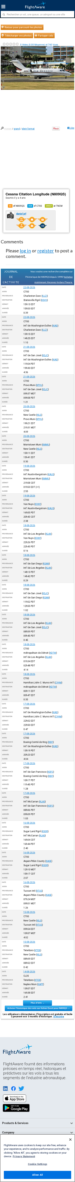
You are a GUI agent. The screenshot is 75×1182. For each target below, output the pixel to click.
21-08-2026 (29, 347)
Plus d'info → (37, 1003)
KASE (49, 861)
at (54, 206)
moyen (8, 128)
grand (17, 128)
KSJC (45, 355)
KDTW (53, 653)
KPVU (39, 385)
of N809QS (16, 206)
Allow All (37, 1174)
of (35, 206)
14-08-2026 (29, 971)
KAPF (40, 984)
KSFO (50, 772)
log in (25, 250)
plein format (28, 128)
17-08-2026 (29, 704)
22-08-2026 (29, 287)
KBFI (50, 742)
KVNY (38, 504)
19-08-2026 (29, 466)
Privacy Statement (24, 1156)
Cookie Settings (37, 1164)
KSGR (45, 831)
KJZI (44, 296)
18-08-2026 (29, 525)
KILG (39, 415)
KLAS (42, 801)
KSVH (44, 300)
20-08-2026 (29, 406)
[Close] (70, 1139)
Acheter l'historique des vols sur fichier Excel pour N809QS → (38, 1008)
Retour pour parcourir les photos (23, 27)
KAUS (51, 474)
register (45, 250)
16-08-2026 (29, 823)
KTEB (37, 950)
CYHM (58, 682)
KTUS (39, 891)
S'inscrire (58, 1016)
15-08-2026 (29, 912)
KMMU (45, 444)
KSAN (46, 563)
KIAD (55, 325)
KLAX (48, 534)
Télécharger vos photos (18, 35)
